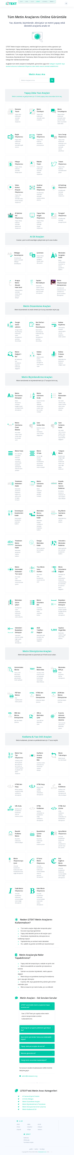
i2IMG (26, 1)
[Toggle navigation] (66, 3)
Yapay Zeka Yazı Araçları (37, 92)
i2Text (18, 1127)
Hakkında (26, 1138)
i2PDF (21, 1)
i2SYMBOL (45, 1)
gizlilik (31, 1149)
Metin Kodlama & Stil (29, 1109)
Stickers (40, 1129)
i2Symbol (29, 1127)
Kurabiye (42, 1149)
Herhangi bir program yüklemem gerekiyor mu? (37, 1029)
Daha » (52, 1)
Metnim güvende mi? (37, 1053)
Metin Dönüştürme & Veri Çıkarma (34, 1107)
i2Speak (19, 1129)
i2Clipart (40, 1127)
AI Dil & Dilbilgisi (27, 1099)
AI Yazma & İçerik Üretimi (30, 1096)
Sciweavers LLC (42, 1152)
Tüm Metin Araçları (28, 1142)
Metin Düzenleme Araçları (31, 1102)
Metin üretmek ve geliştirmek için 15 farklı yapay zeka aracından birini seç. (37, 96)
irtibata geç (26, 1140)
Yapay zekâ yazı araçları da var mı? (37, 1046)
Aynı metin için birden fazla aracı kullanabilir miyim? (37, 1038)
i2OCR (32, 1)
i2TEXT (38, 1)
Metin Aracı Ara (37, 74)
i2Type (29, 1129)
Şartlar (36, 1149)
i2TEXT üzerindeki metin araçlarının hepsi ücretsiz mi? (37, 1006)
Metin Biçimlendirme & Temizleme (33, 1104)
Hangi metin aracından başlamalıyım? (37, 1060)
